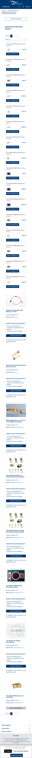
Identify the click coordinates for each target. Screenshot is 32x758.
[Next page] (16, 36)
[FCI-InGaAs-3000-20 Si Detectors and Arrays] (8, 158)
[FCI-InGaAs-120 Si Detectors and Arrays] (8, 65)
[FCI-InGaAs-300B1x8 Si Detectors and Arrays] (8, 204)
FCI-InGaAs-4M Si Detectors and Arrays (15, 696)
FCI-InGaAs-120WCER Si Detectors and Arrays (16, 75)
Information (16, 735)
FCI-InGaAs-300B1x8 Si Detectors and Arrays (16, 199)
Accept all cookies (16, 755)
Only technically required (20, 751)
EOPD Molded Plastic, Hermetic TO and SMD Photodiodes (16, 421)
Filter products (16, 18)
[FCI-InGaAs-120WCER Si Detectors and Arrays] (8, 80)
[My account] (23, 6)
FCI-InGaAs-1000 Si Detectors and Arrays (16, 44)
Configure (8, 751)
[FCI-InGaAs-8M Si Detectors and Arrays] (8, 282)
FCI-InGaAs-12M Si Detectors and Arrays (16, 90)
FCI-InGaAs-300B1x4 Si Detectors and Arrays (16, 183)
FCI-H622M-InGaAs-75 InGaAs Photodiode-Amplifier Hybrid (15, 531)
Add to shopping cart (12, 53)
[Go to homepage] (16, 3)
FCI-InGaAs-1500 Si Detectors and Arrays (16, 106)
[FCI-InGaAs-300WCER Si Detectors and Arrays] (8, 220)
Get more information (16, 708)
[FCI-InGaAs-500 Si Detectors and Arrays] (8, 235)
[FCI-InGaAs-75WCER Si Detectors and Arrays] (8, 266)
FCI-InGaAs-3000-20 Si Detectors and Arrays (16, 152)
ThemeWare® (16, 742)
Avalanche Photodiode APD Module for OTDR (14, 311)
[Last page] (18, 36)
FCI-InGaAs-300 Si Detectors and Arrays (16, 137)
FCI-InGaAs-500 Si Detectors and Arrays (16, 230)
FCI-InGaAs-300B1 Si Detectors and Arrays (16, 168)
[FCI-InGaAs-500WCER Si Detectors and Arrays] (8, 251)
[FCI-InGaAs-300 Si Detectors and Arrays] (8, 142)
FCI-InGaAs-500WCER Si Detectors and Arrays (16, 245)
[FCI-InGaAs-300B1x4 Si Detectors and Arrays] (8, 189)
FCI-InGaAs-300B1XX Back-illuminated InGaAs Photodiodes (14, 586)
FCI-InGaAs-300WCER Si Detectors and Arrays (16, 214)
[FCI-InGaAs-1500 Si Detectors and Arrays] (8, 111)
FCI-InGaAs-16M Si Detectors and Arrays (16, 121)
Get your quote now (16, 335)
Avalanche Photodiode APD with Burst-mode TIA (16, 366)
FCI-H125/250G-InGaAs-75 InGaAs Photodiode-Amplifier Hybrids (15, 476)
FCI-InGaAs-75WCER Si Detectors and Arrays (16, 261)
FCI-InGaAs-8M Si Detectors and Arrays (16, 276)
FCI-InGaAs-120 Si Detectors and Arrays (16, 59)
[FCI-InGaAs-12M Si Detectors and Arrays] (8, 96)
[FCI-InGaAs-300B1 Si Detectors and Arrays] (8, 173)
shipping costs (18, 738)
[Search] (19, 6)
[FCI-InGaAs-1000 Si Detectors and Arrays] (8, 49)
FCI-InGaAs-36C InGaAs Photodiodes (13, 641)
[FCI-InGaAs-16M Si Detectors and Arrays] (8, 127)
